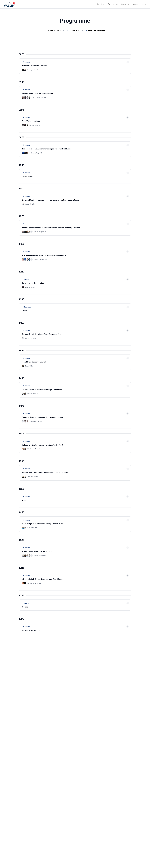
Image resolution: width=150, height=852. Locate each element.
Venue (135, 4)
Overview (100, 4)
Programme (113, 4)
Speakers (125, 4)
